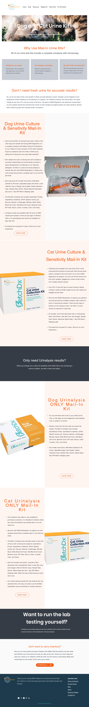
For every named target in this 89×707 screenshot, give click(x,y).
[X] (18, 698)
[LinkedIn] (29, 698)
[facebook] (21, 698)
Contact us (65, 279)
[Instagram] (26, 698)
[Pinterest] (24, 698)
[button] (36, 7)
